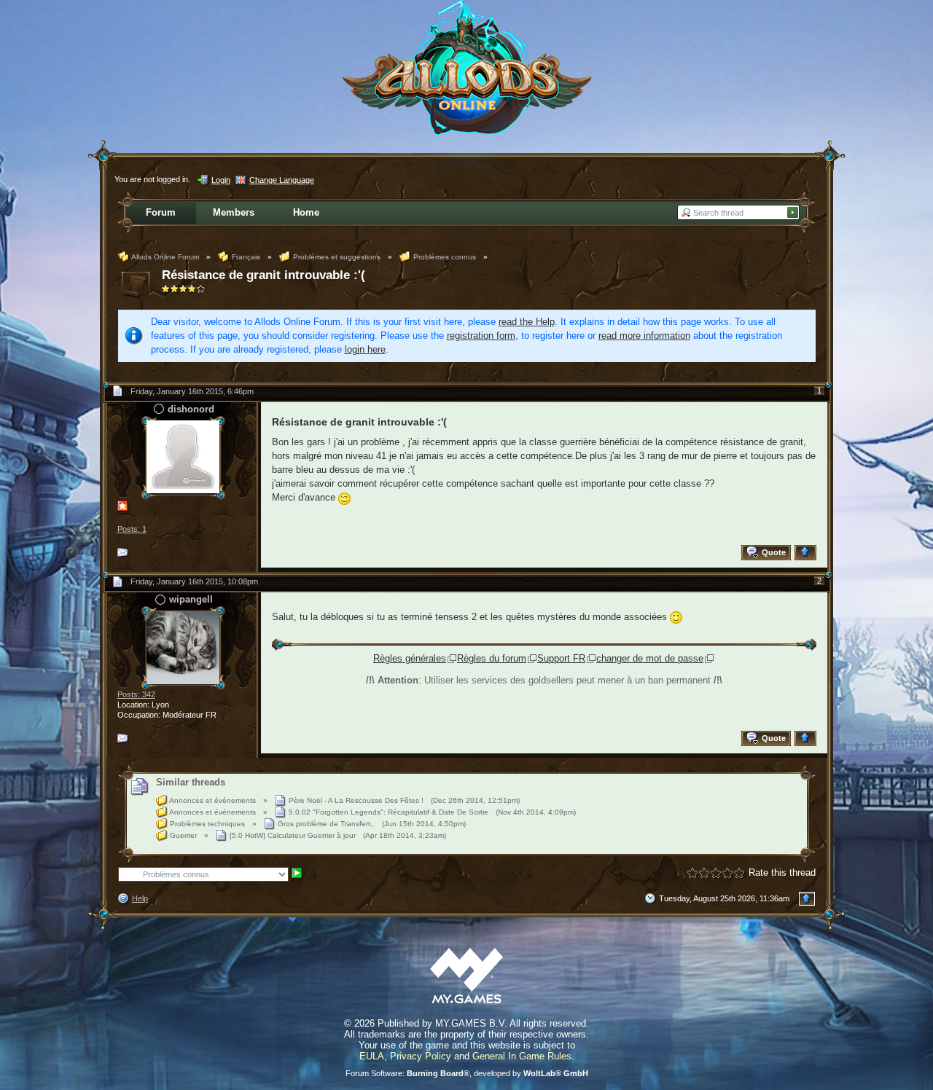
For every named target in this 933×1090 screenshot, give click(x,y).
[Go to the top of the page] (807, 552)
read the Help (527, 321)
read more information (644, 335)
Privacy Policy (420, 1056)
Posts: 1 (132, 529)
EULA (371, 1056)
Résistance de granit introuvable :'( (263, 275)
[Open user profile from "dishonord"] (183, 456)
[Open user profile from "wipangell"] (183, 646)
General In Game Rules (521, 1056)
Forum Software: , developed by (467, 1073)
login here (365, 349)
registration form (481, 335)
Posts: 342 (136, 694)
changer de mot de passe (649, 658)
